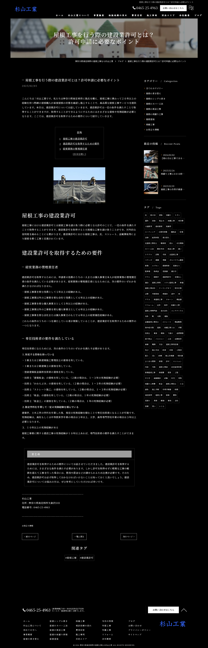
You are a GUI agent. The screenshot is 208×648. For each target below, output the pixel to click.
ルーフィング (150, 232)
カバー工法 (149, 249)
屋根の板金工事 (153, 108)
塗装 (154, 220)
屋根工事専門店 (151, 310)
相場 (167, 395)
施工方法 (155, 350)
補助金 (173, 232)
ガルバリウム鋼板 (176, 260)
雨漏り (168, 215)
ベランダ (148, 260)
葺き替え (166, 237)
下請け (170, 333)
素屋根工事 (158, 299)
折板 (171, 350)
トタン (177, 215)
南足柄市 (148, 395)
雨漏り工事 (175, 305)
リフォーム (149, 305)
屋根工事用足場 (172, 344)
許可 (167, 361)
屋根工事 (159, 395)
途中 (173, 293)
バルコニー (160, 339)
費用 (174, 395)
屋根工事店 (163, 367)
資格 (160, 215)
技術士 (147, 333)
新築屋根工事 (150, 372)
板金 (160, 383)
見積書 (165, 271)
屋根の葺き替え (153, 93)
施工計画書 (169, 355)
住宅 (173, 378)
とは (181, 383)
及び (146, 350)
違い (180, 249)
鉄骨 (164, 350)
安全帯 (181, 220)
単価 (181, 282)
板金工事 (171, 249)
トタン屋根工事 (170, 282)
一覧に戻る (79, 536)
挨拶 (166, 305)
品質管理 (180, 333)
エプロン (155, 265)
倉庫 (146, 344)
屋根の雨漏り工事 (154, 114)
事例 (169, 400)
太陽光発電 (163, 232)
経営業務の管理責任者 (75, 148)
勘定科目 (160, 249)
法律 (146, 237)
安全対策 (178, 288)
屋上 (146, 355)
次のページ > (129, 536)
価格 (166, 316)
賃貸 (169, 372)
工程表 (179, 350)
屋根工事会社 (150, 288)
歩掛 (164, 254)
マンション (177, 361)
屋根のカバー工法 (154, 103)
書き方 (173, 271)
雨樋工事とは (169, 327)
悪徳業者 (166, 265)
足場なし (178, 277)
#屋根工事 (71, 557)
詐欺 (157, 254)
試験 (166, 378)
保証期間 (178, 322)
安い (154, 406)
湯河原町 (159, 226)
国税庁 (156, 277)
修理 (160, 361)
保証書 (179, 299)
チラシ (147, 277)
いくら (161, 406)
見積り (147, 400)
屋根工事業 (156, 282)
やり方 (147, 378)
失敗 (154, 367)
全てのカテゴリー (154, 88)
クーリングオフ (165, 288)
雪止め (161, 220)
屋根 (159, 327)
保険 (162, 333)
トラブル (148, 254)
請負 (146, 389)
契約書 (180, 355)
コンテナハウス (177, 310)
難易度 (163, 243)
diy (153, 355)
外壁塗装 (155, 293)
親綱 (157, 260)
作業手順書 (167, 389)
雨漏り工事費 (150, 383)
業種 (164, 260)
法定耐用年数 (176, 367)
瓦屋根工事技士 (151, 243)
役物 (180, 378)
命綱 (160, 355)
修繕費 (161, 372)
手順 (180, 327)
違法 (146, 282)
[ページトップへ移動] (184, 610)
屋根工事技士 (171, 383)
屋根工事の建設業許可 (75, 138)
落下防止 (148, 339)
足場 (181, 232)
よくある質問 (150, 361)
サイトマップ (135, 634)
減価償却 (157, 378)
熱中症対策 (149, 327)
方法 (160, 344)
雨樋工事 (150, 124)
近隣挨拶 (178, 339)
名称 (146, 316)
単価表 (165, 293)
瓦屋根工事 (174, 254)
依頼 (146, 406)
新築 (146, 265)
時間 (176, 389)
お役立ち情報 (27, 525)
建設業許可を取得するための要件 (81, 143)
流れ (171, 243)
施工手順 (155, 389)
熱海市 (168, 226)
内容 (146, 367)
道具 (146, 220)
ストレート (166, 322)
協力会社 (164, 310)
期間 (154, 344)
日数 (159, 316)
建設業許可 (167, 277)
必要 (146, 293)
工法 (169, 339)
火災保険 (179, 243)
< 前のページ (30, 536)
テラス (147, 299)
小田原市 (148, 226)
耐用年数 (155, 237)
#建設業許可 (87, 557)
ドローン (169, 299)
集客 (155, 333)
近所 (158, 305)
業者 (155, 400)
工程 (176, 372)
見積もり (176, 265)
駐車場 (147, 271)
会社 (176, 400)
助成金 (156, 271)
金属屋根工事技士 (152, 322)
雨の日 (153, 215)
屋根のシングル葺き (155, 98)
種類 (162, 400)
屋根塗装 (150, 119)
